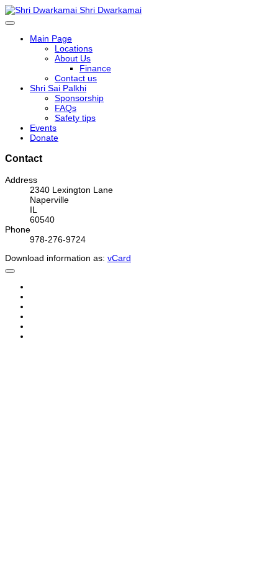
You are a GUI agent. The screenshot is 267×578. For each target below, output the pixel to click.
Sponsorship (79, 98)
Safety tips (75, 118)
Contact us (76, 78)
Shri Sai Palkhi (58, 88)
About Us (73, 58)
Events (43, 128)
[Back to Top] (10, 271)
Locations (74, 48)
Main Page (51, 38)
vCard (119, 258)
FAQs (65, 108)
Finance (95, 68)
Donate (44, 138)
